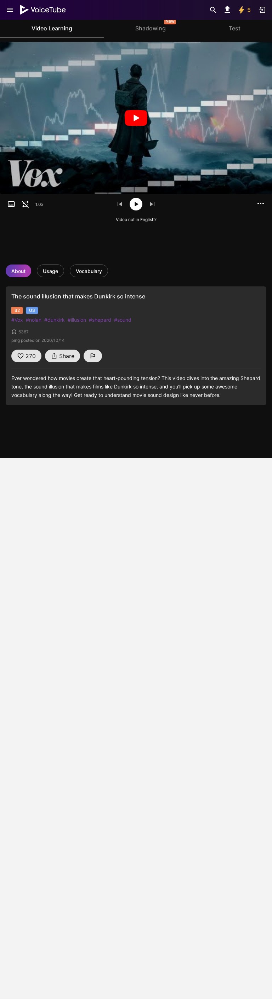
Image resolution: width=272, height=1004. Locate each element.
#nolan (33, 320)
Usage (50, 271)
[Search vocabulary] (213, 10)
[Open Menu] (10, 10)
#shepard (100, 320)
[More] (261, 203)
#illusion (77, 320)
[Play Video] (136, 118)
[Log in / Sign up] (262, 10)
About (18, 271)
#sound (122, 320)
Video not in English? (136, 219)
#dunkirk (54, 320)
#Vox (17, 320)
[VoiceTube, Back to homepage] (43, 10)
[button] (11, 204)
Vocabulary (89, 271)
